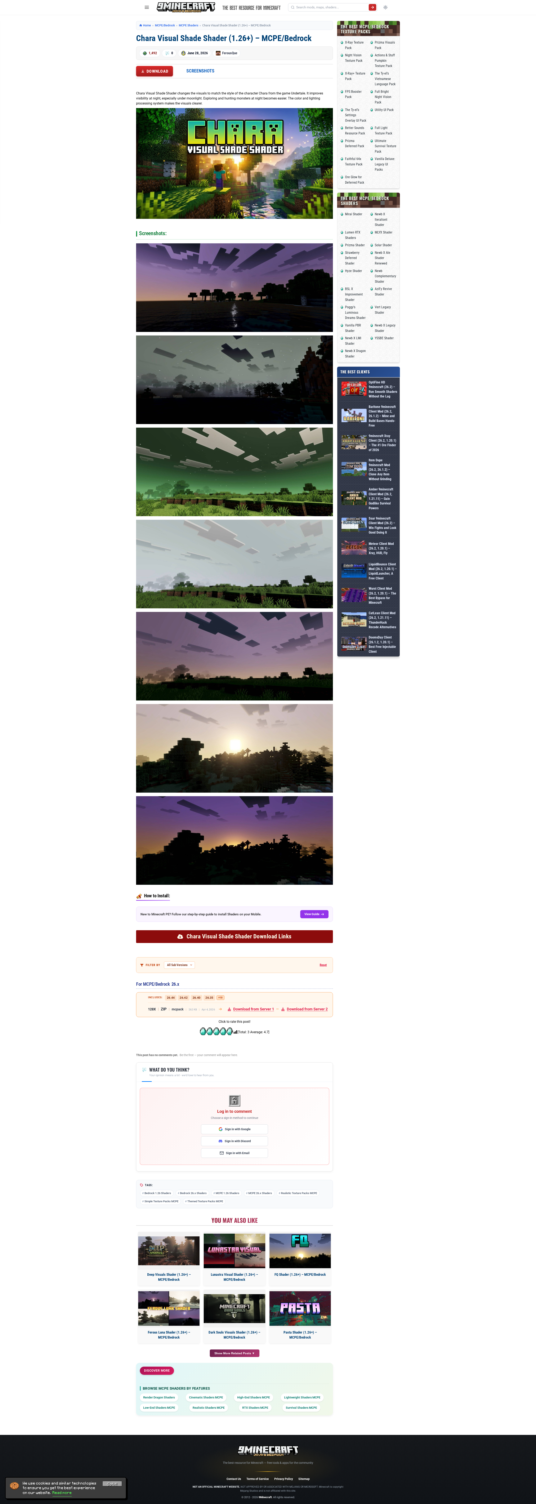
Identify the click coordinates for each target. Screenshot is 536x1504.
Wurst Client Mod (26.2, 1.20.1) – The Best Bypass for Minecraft (382, 596)
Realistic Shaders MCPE (209, 1407)
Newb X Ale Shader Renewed (382, 258)
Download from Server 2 (307, 1009)
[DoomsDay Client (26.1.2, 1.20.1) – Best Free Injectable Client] (354, 644)
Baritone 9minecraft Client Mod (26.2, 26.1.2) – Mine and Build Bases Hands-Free (382, 416)
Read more (62, 1493)
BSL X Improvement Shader (354, 294)
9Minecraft (265, 1497)
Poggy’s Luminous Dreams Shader (355, 312)
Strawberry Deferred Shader (352, 258)
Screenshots (200, 71)
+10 (220, 997)
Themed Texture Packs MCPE (205, 1201)
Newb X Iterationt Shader (381, 219)
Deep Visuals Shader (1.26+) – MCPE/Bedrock (169, 1277)
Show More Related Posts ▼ (234, 1353)
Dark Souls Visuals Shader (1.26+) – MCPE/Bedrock (234, 1334)
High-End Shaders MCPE (253, 1397)
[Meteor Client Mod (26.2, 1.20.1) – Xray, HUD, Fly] (354, 548)
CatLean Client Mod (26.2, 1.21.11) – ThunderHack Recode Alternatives (382, 620)
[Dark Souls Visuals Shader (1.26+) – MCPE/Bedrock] (234, 1308)
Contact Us (234, 1479)
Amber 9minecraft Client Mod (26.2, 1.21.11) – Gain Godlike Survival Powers (381, 498)
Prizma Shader (355, 245)
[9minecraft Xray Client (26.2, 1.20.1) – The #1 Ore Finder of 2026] (354, 443)
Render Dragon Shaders (159, 1397)
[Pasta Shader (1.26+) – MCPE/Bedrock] (300, 1308)
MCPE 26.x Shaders (260, 1193)
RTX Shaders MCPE (255, 1407)
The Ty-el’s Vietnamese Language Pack (385, 78)
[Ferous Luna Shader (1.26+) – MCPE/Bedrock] (169, 1308)
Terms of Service (257, 1479)
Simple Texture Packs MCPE (161, 1201)
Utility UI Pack (384, 110)
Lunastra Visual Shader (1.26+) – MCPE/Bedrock (234, 1277)
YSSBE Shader (384, 338)
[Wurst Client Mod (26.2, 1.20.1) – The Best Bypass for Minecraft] (354, 596)
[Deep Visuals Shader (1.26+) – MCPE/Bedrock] (169, 1250)
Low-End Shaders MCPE (159, 1407)
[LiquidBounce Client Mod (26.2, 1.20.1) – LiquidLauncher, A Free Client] (354, 571)
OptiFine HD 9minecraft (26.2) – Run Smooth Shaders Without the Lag (383, 389)
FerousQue (229, 53)
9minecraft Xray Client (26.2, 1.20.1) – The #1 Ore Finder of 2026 (382, 443)
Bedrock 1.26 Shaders (157, 1193)
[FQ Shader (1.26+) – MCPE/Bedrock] (300, 1251)
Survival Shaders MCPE (301, 1407)
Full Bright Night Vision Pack (383, 97)
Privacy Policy (283, 1479)
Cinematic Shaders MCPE (206, 1397)
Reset (323, 965)
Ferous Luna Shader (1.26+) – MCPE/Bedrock (169, 1334)
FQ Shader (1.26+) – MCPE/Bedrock (300, 1274)
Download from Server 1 (253, 1009)
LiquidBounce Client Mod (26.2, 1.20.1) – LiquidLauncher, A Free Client (383, 571)
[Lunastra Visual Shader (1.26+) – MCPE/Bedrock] (234, 1251)
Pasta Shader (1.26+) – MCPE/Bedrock (300, 1334)
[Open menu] (146, 7)
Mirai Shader (353, 214)
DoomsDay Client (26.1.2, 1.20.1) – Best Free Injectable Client (382, 644)
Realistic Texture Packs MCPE (299, 1193)
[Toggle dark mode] (385, 7)
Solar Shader (383, 245)
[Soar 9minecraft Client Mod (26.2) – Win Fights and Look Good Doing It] (354, 525)
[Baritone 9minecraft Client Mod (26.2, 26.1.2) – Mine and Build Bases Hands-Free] (354, 416)
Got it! (112, 1484)
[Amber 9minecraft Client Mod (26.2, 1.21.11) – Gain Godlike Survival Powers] (354, 499)
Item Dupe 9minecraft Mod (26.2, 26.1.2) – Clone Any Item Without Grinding (380, 469)
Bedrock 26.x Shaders (193, 1193)
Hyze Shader (353, 271)
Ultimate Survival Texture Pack (385, 146)
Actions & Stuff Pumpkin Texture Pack (385, 60)
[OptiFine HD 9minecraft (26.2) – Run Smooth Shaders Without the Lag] (354, 389)
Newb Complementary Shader (385, 276)
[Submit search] (372, 7)
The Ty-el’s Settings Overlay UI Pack (355, 115)
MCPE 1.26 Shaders (227, 1193)
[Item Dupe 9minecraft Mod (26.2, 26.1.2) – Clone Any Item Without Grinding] (354, 470)
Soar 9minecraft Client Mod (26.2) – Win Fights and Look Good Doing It (382, 525)
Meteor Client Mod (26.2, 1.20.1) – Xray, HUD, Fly (381, 548)
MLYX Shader (383, 232)
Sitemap (304, 1479)
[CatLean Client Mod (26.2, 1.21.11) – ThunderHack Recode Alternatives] (354, 620)
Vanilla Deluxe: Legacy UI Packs (385, 164)
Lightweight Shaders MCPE (302, 1397)
